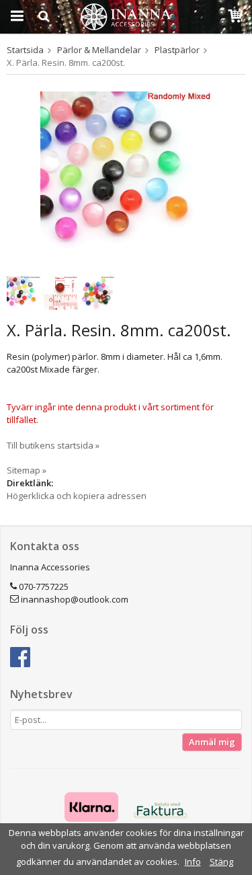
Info (193, 861)
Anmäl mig (212, 742)
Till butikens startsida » (53, 445)
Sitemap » (26, 470)
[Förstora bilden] (126, 176)
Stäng (221, 861)
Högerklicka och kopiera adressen (76, 496)
